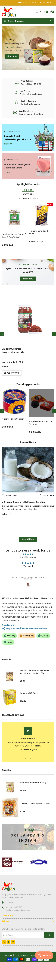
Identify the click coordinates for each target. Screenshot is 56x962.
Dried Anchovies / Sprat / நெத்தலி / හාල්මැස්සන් (14, 235)
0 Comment (48, 495)
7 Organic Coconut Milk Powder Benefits (23, 502)
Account (48, 2)
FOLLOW (7, 172)
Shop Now (12, 61)
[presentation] (2, 334)
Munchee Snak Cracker (13, 419)
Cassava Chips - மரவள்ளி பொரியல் (34, 803)
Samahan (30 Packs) (29, 693)
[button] (26, 592)
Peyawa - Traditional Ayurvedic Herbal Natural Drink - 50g (34, 672)
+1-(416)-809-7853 (14, 907)
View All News (28, 539)
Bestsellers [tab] (28, 194)
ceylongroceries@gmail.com (19, 910)
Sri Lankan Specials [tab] (28, 198)
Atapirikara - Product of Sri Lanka (40, 423)
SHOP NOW (8, 144)
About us (22, 2)
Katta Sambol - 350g (13, 362)
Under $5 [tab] (28, 190)
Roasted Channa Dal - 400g (33, 782)
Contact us (35, 2)
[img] (28, 554)
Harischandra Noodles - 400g (40, 232)
